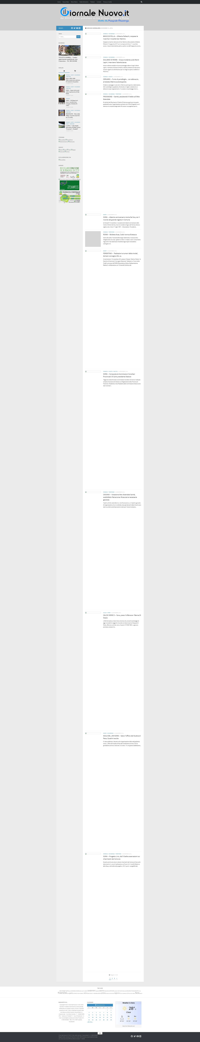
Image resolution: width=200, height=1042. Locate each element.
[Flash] (69, 149)
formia (139, 991)
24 (89, 1020)
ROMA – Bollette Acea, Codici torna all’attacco (120, 235)
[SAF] (69, 189)
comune (111, 991)
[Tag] (75, 71)
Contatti (99, 2)
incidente (75, 993)
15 (107, 1015)
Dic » (91, 1022)
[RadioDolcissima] (63, 141)
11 (92, 1015)
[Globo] (75, 179)
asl (80, 991)
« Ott (88, 1022)
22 (107, 1017)
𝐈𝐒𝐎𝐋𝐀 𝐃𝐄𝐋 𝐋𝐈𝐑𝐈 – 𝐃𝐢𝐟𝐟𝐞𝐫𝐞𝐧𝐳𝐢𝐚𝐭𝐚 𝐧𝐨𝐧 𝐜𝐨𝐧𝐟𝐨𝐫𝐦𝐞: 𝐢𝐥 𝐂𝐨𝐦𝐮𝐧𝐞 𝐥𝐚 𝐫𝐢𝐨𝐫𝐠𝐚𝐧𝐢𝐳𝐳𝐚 (73, 80)
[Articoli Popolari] (64, 71)
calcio (85, 991)
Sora (137, 993)
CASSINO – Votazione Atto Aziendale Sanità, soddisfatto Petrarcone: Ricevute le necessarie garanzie (120, 497)
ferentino (129, 991)
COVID (121, 991)
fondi (136, 991)
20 (100, 1017)
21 (103, 1017)
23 (111, 1017)
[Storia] (61, 151)
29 (107, 1020)
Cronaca (105, 33)
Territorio (118, 94)
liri (92, 993)
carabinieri (91, 990)
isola (78, 993)
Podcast (92, 2)
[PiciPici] (69, 177)
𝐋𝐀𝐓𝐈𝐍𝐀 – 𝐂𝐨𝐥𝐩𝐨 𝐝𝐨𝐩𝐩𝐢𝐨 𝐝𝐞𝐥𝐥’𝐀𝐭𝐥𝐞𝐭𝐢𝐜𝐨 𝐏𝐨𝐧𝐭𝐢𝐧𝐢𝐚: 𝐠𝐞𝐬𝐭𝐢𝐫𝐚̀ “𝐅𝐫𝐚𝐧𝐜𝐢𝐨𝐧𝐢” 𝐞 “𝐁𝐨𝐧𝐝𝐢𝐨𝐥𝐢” (73, 127)
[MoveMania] (69, 139)
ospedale (96, 993)
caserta (97, 991)
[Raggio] (73, 149)
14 (103, 1015)
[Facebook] (72, 28)
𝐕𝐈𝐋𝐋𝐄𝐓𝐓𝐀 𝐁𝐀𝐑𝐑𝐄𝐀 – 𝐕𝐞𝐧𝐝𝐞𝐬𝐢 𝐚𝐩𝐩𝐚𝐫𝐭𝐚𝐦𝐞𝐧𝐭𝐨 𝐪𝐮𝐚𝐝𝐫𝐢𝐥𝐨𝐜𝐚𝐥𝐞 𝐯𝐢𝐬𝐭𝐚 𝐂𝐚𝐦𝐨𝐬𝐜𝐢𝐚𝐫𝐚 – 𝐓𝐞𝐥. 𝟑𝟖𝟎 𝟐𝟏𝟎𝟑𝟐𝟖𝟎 (68, 59)
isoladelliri (82, 993)
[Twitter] (74, 28)
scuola (130, 993)
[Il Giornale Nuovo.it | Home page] (95, 15)
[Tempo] (67, 151)
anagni (64, 991)
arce (70, 991)
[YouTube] (77, 28)
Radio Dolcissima (84, 2)
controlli (115, 991)
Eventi (104, 214)
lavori (89, 993)
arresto (78, 991)
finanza (133, 991)
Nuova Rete (66, 2)
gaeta (71, 993)
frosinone (62, 993)
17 (89, 1017)
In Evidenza (112, 33)
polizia (103, 993)
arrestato (73, 991)
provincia (112, 993)
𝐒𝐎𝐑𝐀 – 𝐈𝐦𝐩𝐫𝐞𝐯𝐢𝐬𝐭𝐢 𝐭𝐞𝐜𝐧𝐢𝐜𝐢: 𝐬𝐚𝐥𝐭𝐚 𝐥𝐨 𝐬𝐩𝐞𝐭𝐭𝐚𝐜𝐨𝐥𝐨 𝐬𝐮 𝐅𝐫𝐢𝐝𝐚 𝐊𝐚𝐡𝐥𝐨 (72, 92)
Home (58, 2)
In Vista (110, 76)
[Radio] (61, 149)
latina (85, 993)
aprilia (67, 991)
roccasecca (124, 993)
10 (89, 1015)
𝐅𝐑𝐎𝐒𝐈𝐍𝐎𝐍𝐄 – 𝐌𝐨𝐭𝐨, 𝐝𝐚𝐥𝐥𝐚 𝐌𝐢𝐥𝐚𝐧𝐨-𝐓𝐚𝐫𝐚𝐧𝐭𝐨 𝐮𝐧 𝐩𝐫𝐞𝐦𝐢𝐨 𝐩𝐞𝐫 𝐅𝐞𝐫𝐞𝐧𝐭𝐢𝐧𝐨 (73, 115)
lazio (91, 993)
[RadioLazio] (71, 141)
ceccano (107, 991)
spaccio (141, 993)
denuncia (124, 991)
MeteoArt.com (131, 1026)
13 (100, 1015)
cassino (101, 991)
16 (111, 1015)
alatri (60, 991)
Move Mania (74, 2)
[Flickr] (79, 28)
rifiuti (121, 993)
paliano (99, 993)
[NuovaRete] (62, 139)
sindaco (133, 993)
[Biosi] (78, 179)
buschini (82, 991)
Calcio (104, 612)
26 (96, 1020)
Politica (115, 371)
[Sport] (65, 149)
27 (100, 1020)
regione (117, 993)
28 (103, 1020)
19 (96, 1017)
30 (111, 1020)
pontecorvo (108, 993)
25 (92, 1020)
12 (96, 1015)
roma (128, 993)
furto (68, 993)
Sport (109, 612)
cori (118, 991)
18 (92, 1017)
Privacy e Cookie (107, 2)
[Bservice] (69, 202)
